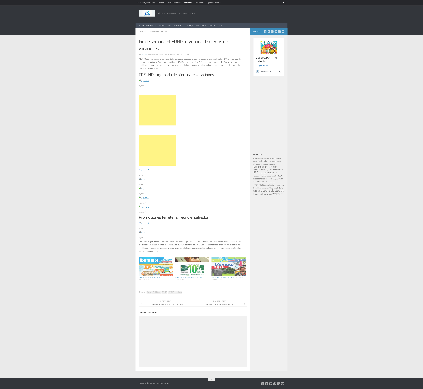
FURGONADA (156, 292)
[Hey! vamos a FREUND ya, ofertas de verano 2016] (229, 266)
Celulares (278, 161)
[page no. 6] (144, 207)
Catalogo (143, 32)
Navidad (161, 3)
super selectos (270, 191)
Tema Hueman (164, 383)
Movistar (265, 182)
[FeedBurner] (279, 31)
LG (277, 179)
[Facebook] (265, 31)
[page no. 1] (144, 80)
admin (144, 54)
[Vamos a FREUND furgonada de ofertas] (156, 266)
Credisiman (265, 164)
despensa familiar (259, 170)
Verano (164, 32)
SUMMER (171, 292)
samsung (274, 188)
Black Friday (263, 161)
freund (149, 292)
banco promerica (276, 158)
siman (257, 190)
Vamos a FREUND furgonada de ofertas (151, 277)
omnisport (258, 184)
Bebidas (255, 161)
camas (269, 161)
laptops (275, 179)
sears (280, 187)
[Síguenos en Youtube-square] (283, 31)
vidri (262, 194)
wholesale (179, 292)
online (266, 185)
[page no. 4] (144, 188)
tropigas (256, 194)
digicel (268, 170)
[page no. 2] (144, 170)
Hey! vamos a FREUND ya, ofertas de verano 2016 (227, 277)
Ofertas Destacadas (174, 3)
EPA (255, 172)
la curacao (277, 175)
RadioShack (257, 188)
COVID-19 (259, 164)
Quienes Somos (213, 3)
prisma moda (279, 185)
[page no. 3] (144, 179)
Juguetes (269, 176)
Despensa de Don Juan (265, 166)
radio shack (265, 188)
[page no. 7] (144, 223)
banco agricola (267, 158)
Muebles (272, 182)
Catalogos (188, 3)
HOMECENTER (262, 176)
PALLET (164, 292)
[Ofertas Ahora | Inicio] (147, 13)
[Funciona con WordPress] (148, 383)
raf (270, 188)
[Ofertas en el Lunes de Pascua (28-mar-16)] (192, 266)
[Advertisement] (273, 14)
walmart (277, 194)
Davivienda (272, 164)
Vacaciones (154, 32)
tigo (282, 191)
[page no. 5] (144, 198)
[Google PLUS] (276, 31)
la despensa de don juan (262, 179)
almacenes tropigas (258, 158)
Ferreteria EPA (263, 173)
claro (255, 164)
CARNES (274, 161)
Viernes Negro (268, 194)
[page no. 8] (144, 232)
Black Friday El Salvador (146, 3)
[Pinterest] (272, 31)
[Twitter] (268, 31)
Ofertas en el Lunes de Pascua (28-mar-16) (188, 277)
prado (271, 184)
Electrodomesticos (276, 170)
